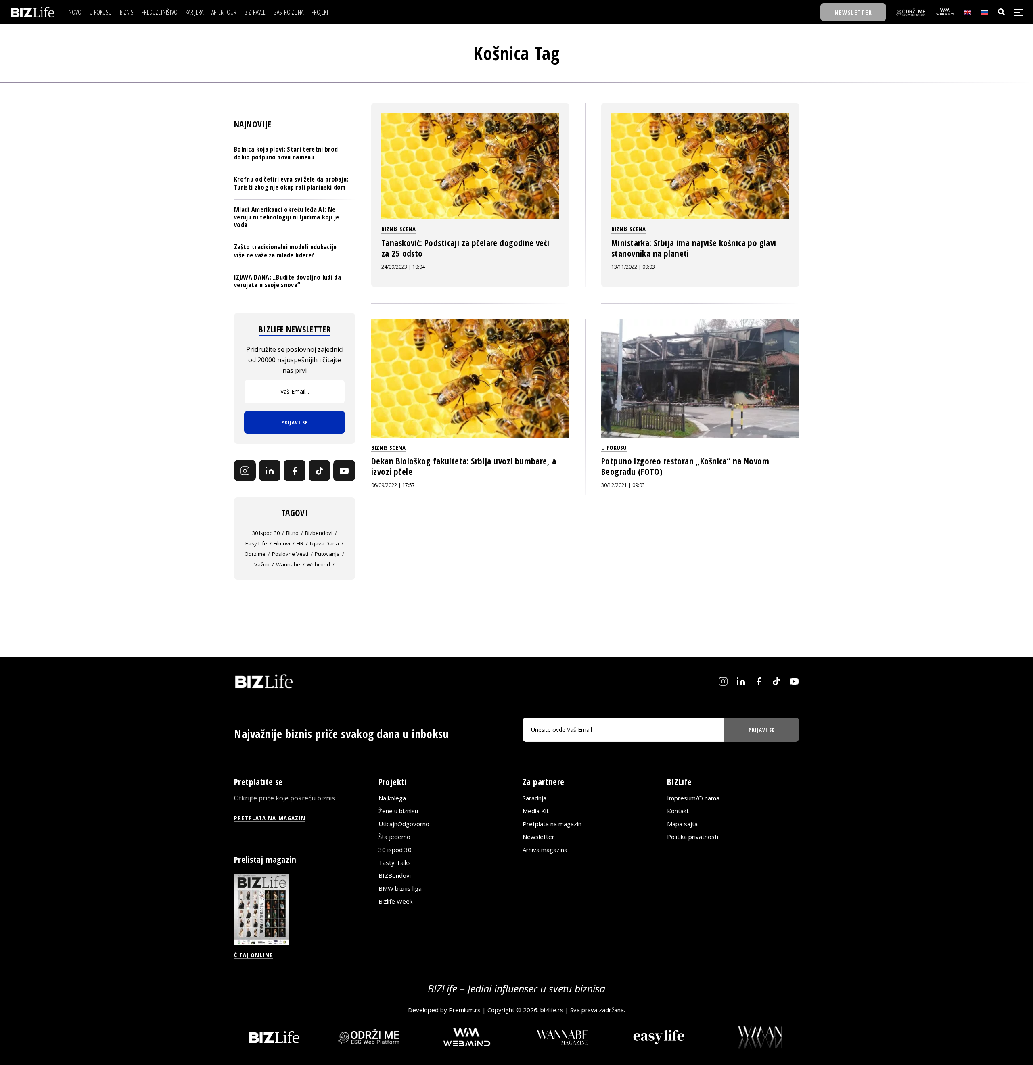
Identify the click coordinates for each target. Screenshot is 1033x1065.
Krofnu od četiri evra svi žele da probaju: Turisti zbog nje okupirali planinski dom (291, 183)
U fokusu (614, 447)
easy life (256, 543)
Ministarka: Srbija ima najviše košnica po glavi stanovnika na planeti (693, 248)
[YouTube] (344, 471)
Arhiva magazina (545, 850)
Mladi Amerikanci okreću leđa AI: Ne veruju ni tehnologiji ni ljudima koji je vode (286, 217)
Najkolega (392, 798)
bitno (292, 533)
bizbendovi (318, 533)
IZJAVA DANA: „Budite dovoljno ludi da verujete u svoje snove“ (287, 281)
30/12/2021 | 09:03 (623, 485)
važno (262, 564)
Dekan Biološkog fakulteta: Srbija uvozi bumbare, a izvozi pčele (463, 466)
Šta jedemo (394, 837)
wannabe (288, 564)
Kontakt (678, 811)
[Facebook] (294, 471)
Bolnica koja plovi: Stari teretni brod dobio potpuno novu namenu (286, 153)
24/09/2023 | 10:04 (403, 266)
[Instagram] (245, 471)
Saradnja (534, 798)
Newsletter (538, 837)
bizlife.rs (551, 1010)
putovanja (327, 554)
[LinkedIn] (270, 471)
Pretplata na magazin (552, 824)
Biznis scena (398, 229)
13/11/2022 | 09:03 (633, 266)
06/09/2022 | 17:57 (393, 485)
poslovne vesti (290, 554)
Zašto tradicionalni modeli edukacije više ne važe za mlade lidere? (285, 250)
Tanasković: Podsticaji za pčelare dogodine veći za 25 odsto (465, 248)
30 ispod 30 (266, 533)
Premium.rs (465, 1010)
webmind (318, 564)
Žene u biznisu (398, 811)
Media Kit (536, 811)
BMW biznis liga (400, 888)
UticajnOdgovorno (403, 824)
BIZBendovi (394, 875)
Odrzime (255, 554)
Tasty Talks (394, 862)
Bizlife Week (395, 901)
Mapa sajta (682, 824)
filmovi (282, 543)
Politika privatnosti (692, 837)
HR (300, 543)
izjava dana (324, 543)
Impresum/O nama (693, 798)
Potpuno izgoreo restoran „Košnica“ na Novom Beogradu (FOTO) (685, 466)
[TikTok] (319, 471)
